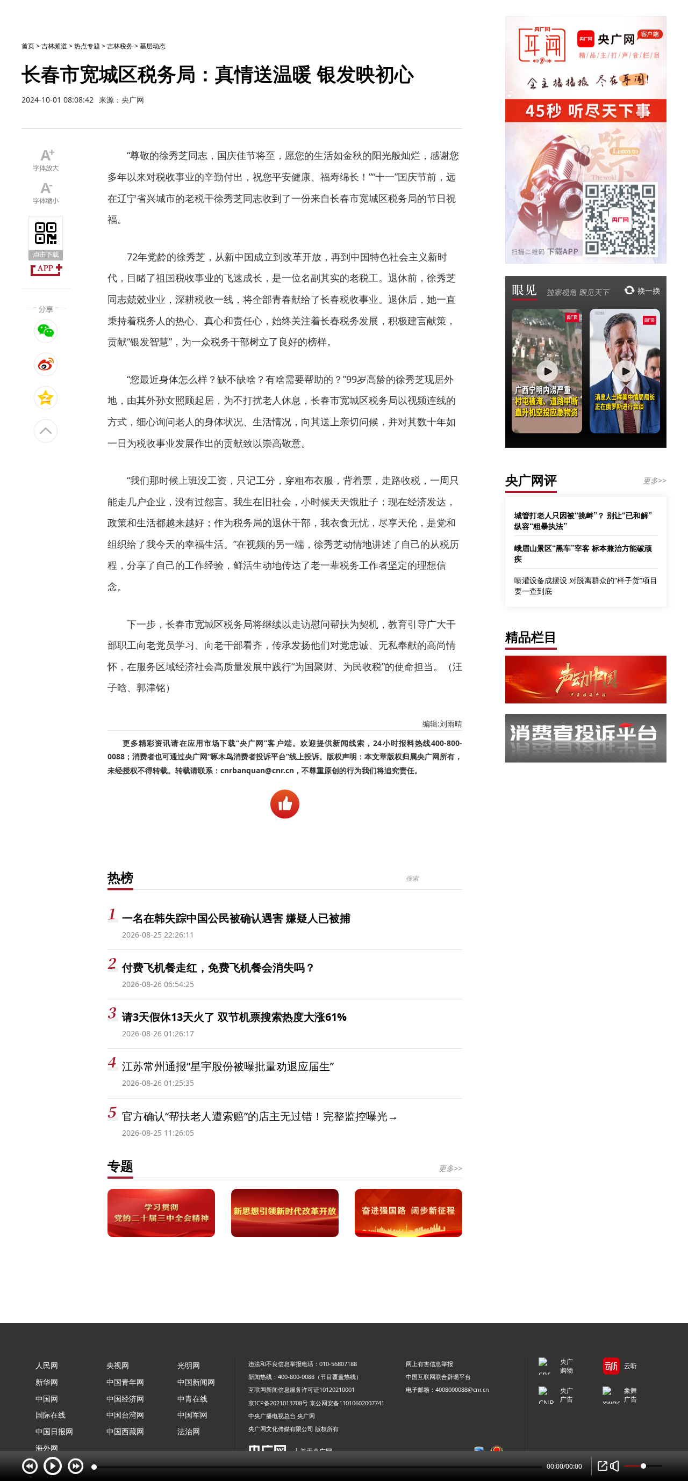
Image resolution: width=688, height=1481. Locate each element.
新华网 (46, 1382)
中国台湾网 (125, 1415)
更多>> (450, 1168)
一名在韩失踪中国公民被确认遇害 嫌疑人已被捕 (236, 918)
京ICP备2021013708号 (278, 1403)
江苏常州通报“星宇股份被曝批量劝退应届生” (228, 1066)
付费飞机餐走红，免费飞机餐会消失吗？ (219, 967)
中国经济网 (125, 1398)
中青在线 (192, 1398)
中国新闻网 (196, 1382)
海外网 (46, 1448)
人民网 (46, 1365)
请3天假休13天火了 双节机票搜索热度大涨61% (234, 1017)
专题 (120, 1165)
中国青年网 (125, 1382)
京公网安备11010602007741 (347, 1403)
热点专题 (87, 45)
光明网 (188, 1365)
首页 (28, 45)
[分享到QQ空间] (46, 397)
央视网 (117, 1365)
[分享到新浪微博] (46, 364)
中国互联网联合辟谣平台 (438, 1377)
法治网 (188, 1431)
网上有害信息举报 (429, 1364)
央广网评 (531, 480)
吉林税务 (120, 45)
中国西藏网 (125, 1431)
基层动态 (153, 45)
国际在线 (50, 1415)
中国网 (46, 1398)
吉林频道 (54, 45)
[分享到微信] (46, 331)
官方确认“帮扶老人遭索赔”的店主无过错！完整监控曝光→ (260, 1116)
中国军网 (192, 1415)
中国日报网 (54, 1431)
